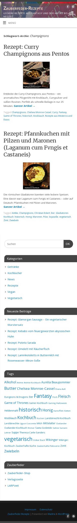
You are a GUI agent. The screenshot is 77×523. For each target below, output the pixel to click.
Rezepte (13, 285)
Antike (15, 213)
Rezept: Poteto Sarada (22, 342)
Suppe (15, 432)
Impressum (30, 509)
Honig (29, 216)
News (11, 279)
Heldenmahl (11, 410)
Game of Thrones (12, 115)
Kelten (67, 410)
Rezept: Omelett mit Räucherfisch (28, 349)
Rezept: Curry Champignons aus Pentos (36, 50)
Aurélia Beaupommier (55, 382)
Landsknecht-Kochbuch (58, 418)
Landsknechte (11, 423)
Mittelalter (49, 423)
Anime (20, 382)
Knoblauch (38, 115)
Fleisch (64, 396)
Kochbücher (15, 273)
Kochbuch (26, 417)
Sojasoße (53, 216)
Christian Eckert (42, 213)
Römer (31, 428)
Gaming (52, 403)
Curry (55, 112)
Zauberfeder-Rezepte (23, 8)
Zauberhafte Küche (26, 445)
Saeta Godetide (43, 427)
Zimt (6, 220)
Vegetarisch (15, 298)
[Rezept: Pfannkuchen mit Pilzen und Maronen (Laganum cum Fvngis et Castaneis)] (38, 176)
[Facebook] (67, 7)
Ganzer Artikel (24, 106)
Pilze (45, 216)
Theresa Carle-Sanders (32, 432)
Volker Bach (39, 440)
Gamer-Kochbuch (38, 403)
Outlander (61, 423)
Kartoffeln (59, 410)
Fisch (54, 397)
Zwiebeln (14, 220)
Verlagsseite (15, 479)
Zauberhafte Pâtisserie (48, 446)
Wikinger (52, 440)
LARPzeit (13, 485)
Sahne (56, 428)
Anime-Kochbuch (32, 382)
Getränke (13, 266)
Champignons (19, 112)
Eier (53, 213)
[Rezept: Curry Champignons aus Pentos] (38, 76)
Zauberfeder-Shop (19, 473)
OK (67, 243)
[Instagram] (72, 7)
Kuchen (40, 418)
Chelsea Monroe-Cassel (39, 112)
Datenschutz (46, 509)
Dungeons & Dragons (16, 397)
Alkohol (10, 382)
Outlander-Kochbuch (15, 427)
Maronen (37, 216)
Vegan (11, 291)
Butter (10, 388)
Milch (39, 423)
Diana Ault (60, 389)
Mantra (51, 513)
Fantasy (63, 112)
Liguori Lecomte (28, 423)
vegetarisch (65, 216)
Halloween (61, 403)
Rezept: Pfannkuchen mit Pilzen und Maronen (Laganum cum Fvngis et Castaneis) (37, 144)
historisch (27, 115)
